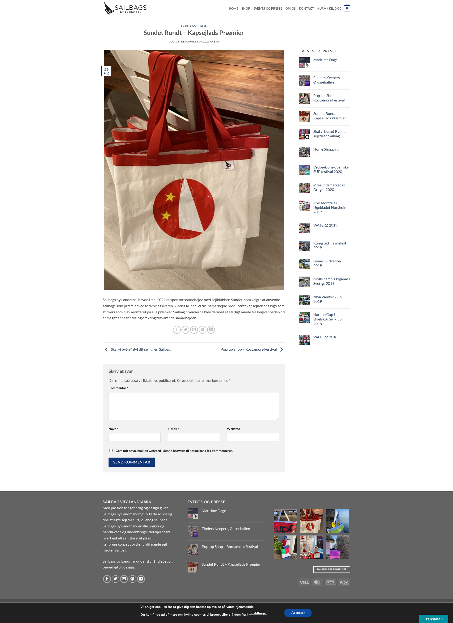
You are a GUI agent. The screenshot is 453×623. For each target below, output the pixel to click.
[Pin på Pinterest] (202, 330)
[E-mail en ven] (194, 330)
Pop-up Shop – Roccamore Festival (249, 349)
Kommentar (118, 388)
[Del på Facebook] (177, 330)
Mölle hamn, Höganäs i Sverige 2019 (331, 281)
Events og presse (194, 25)
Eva (216, 41)
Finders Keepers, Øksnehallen (326, 79)
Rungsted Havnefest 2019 (329, 245)
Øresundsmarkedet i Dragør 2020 (330, 187)
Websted (233, 429)
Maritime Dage (325, 59)
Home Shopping (326, 149)
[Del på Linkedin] (211, 330)
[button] (333, 8)
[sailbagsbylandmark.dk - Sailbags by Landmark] (126, 8)
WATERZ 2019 (325, 225)
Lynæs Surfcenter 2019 (327, 263)
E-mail (173, 429)
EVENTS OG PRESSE (267, 8)
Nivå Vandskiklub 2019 (327, 299)
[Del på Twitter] (185, 330)
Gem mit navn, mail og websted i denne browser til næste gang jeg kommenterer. (174, 451)
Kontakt (306, 8)
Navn (113, 429)
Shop (246, 8)
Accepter (298, 612)
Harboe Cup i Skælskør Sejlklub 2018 (327, 319)
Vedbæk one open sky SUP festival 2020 (331, 169)
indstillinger (258, 613)
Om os (290, 8)
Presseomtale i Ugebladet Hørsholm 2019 (330, 207)
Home (233, 8)
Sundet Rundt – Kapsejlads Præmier (329, 115)
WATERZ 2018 (325, 337)
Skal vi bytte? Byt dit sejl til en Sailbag (140, 349)
